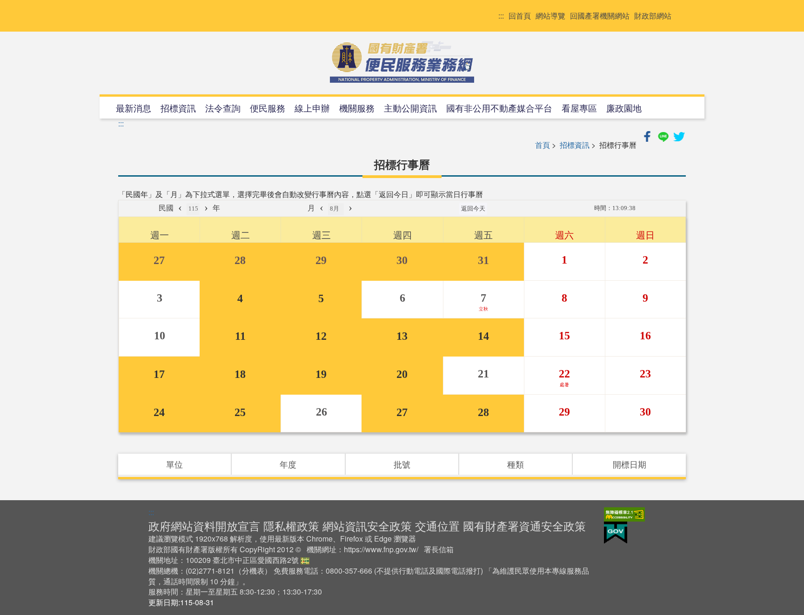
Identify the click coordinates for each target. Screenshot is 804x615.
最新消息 (133, 107)
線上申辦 (312, 107)
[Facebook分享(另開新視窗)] (648, 135)
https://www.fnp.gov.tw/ (381, 549)
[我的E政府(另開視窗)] (615, 531)
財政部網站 (652, 16)
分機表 (253, 570)
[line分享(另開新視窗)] (664, 135)
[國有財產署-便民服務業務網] (402, 62)
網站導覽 (550, 16)
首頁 (542, 144)
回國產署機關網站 (600, 16)
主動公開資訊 (410, 107)
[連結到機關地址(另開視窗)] (305, 560)
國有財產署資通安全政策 (524, 525)
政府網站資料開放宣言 (204, 525)
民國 (166, 208)
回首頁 (520, 16)
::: (501, 16)
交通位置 (437, 525)
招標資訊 (178, 107)
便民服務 (267, 107)
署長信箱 (439, 549)
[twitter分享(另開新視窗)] (679, 135)
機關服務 (357, 107)
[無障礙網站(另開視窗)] (624, 513)
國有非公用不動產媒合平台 (499, 107)
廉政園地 (624, 107)
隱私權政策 (291, 525)
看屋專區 (579, 107)
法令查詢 (223, 107)
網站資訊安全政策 (367, 525)
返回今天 (473, 208)
